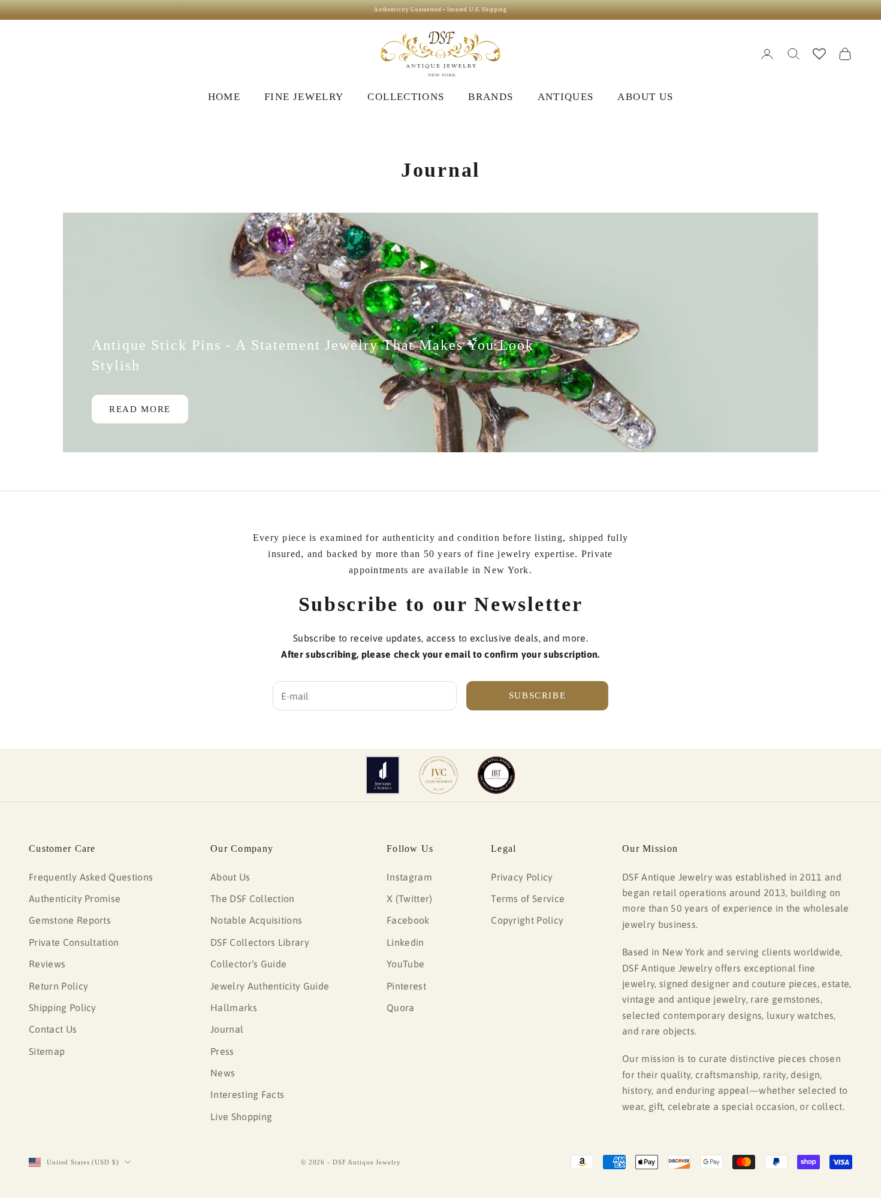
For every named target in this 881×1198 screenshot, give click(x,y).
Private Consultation (74, 942)
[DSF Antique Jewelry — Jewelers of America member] (383, 775)
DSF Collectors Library (259, 942)
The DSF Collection (252, 898)
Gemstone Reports (70, 920)
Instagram (409, 877)
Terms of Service (528, 898)
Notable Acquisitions (256, 920)
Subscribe (537, 695)
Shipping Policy (62, 1007)
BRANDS (490, 96)
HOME (224, 96)
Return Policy (58, 986)
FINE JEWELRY (303, 96)
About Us (230, 877)
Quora (401, 1007)
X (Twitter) (410, 898)
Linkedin (405, 942)
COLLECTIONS (405, 96)
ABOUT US (645, 96)
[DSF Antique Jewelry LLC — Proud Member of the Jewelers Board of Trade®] (496, 775)
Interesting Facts (247, 1094)
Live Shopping (241, 1116)
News (222, 1072)
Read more (140, 409)
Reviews (47, 963)
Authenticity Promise (74, 898)
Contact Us (53, 1029)
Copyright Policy (527, 920)
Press (222, 1051)
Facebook (408, 920)
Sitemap (47, 1051)
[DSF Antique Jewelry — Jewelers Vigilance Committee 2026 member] (438, 775)
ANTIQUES (566, 96)
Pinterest (406, 986)
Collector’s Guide (248, 963)
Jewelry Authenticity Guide (269, 986)
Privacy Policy (522, 877)
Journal (226, 1029)
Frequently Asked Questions (91, 877)
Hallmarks (233, 1007)
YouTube (405, 963)
